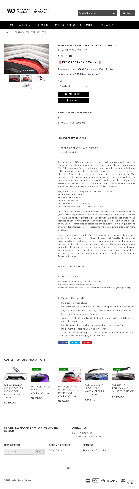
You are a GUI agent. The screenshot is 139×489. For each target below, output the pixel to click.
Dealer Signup (55, 450)
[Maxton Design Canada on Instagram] (68, 468)
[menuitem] (9, 25)
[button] (96, 74)
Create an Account (126, 7)
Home (7, 32)
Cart (129, 13)
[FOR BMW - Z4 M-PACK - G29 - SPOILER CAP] (14, 78)
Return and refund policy (94, 450)
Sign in (111, 7)
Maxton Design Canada (21, 480)
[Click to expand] (26, 59)
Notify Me (75, 100)
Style (60, 81)
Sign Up (39, 452)
